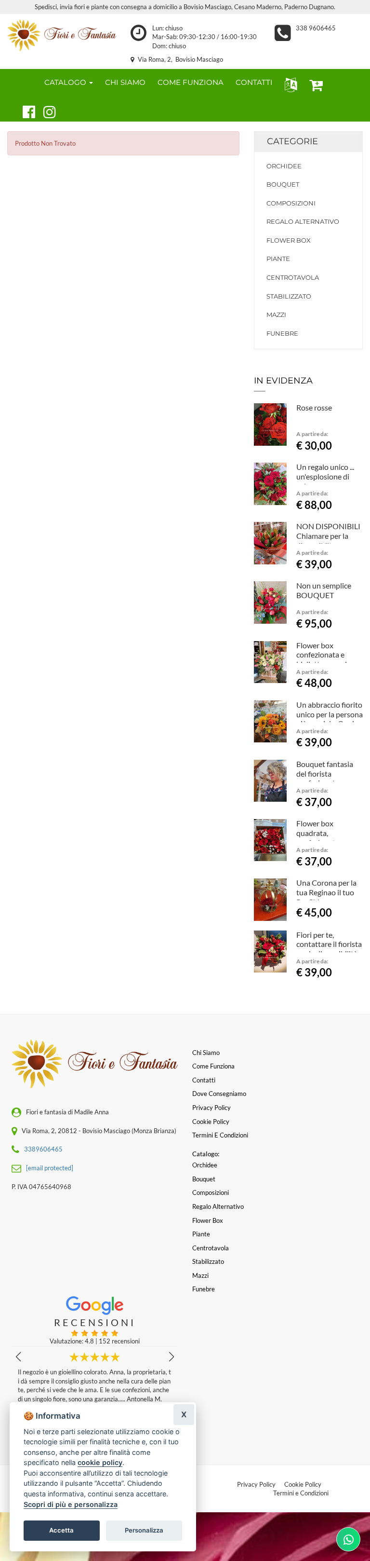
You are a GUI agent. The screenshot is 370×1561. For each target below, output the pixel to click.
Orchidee (284, 166)
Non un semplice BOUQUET (323, 590)
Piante (278, 258)
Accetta (61, 1530)
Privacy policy (211, 1107)
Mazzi (276, 314)
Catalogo (66, 82)
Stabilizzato (288, 296)
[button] (289, 84)
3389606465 (43, 1149)
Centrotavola (292, 277)
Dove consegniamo (219, 1093)
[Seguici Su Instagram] (45, 110)
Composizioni (291, 203)
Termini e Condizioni (301, 1493)
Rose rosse (314, 407)
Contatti (203, 1080)
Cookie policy (210, 1121)
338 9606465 (316, 28)
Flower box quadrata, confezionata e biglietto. (320, 837)
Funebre (282, 333)
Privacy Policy (256, 1484)
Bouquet (282, 184)
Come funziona (213, 1066)
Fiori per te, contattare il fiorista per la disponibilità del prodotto (329, 949)
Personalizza (144, 1530)
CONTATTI (254, 82)
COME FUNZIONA (191, 82)
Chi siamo (206, 1052)
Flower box (288, 240)
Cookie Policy (302, 1484)
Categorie (292, 141)
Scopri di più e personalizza (71, 1504)
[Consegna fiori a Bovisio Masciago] (61, 35)
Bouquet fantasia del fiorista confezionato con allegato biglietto (324, 778)
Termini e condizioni (220, 1135)
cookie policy (100, 1462)
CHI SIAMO (125, 82)
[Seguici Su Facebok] (24, 110)
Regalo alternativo (302, 221)
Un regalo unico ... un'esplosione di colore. (325, 476)
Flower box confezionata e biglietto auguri (321, 655)
